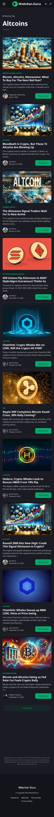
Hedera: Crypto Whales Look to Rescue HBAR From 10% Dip (23, 480)
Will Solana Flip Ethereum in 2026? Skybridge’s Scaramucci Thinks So (25, 279)
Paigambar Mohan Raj (17, 95)
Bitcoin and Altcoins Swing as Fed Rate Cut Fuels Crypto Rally (24, 678)
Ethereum (14, 274)
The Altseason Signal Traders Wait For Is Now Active (25, 212)
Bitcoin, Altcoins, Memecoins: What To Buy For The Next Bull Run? (26, 78)
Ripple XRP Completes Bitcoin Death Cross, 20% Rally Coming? (26, 413)
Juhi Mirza (12, 162)
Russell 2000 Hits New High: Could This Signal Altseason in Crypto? (25, 544)
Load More (27, 708)
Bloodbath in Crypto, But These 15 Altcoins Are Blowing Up (25, 145)
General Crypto (15, 73)
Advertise (24, 798)
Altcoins (6, 140)
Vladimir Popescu (15, 695)
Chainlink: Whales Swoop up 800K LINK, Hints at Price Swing (24, 611)
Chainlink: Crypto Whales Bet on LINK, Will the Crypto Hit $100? (24, 346)
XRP (4, 408)
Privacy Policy (27, 801)
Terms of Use (36, 798)
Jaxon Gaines (13, 363)
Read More (43, 96)
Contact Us (14, 798)
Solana (21, 274)
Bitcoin (6, 73)
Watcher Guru (27, 787)
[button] (4, 4)
